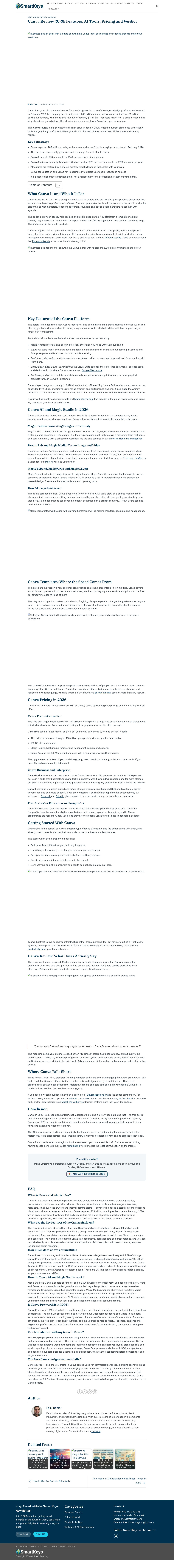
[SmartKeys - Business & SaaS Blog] (29, 6)
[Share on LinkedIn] (94, 1391)
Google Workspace (92, 370)
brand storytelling (83, 399)
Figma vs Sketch (41, 241)
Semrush (46, 796)
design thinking (103, 692)
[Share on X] (84, 1391)
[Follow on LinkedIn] (116, 1536)
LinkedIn (95, 1431)
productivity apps (37, 949)
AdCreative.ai (126, 1098)
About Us (34, 1546)
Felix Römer (53, 1407)
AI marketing (73, 1145)
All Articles (22, 1546)
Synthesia (128, 458)
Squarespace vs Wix (98, 1094)
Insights (129, 3)
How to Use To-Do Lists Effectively (51, 1481)
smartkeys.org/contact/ (142, 1522)
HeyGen (139, 458)
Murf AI (49, 461)
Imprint (54, 1546)
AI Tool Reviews (55, 3)
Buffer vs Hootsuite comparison (125, 438)
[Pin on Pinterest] (89, 1391)
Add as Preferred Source (89, 1174)
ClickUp (60, 796)
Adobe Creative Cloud (116, 237)
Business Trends (95, 3)
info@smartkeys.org (131, 1518)
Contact (45, 1546)
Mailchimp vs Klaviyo (73, 1102)
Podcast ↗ (53, 9)
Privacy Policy (67, 1546)
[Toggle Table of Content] (56, 185)
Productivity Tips (74, 3)
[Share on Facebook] (79, 1391)
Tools (139, 3)
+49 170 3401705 (131, 1511)
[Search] (157, 6)
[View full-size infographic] (87, 65)
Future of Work (114, 3)
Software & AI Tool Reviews (42, 17)
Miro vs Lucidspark (79, 1098)
